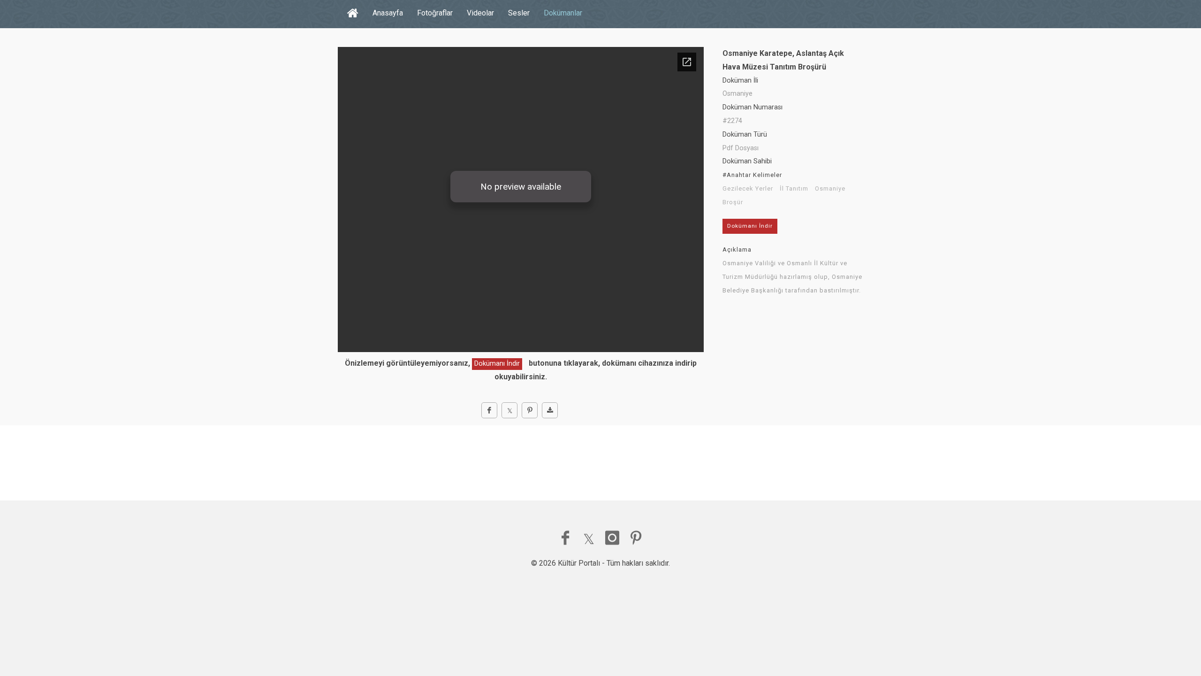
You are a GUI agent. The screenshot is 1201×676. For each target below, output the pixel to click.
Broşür (732, 202)
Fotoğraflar (435, 12)
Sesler (519, 12)
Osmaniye (830, 188)
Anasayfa (387, 12)
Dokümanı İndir (497, 364)
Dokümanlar (563, 12)
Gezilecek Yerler (747, 188)
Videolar (480, 12)
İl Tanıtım (794, 188)
